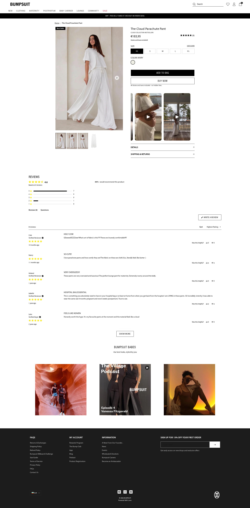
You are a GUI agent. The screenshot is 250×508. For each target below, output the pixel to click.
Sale (105, 11)
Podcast (72, 457)
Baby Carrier (66, 11)
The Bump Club (75, 446)
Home (57, 23)
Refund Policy (35, 450)
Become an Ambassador (111, 461)
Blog (71, 454)
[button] (51, 191)
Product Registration (77, 461)
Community (93, 11)
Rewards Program (76, 443)
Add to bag (162, 72)
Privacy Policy (35, 465)
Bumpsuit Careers (109, 457)
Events (104, 450)
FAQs (32, 469)
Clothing (20, 11)
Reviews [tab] (33, 210)
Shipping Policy (36, 446)
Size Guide (34, 457)
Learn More (61, 389)
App (71, 450)
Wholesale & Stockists (110, 454)
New (10, 11)
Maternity (34, 11)
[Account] (234, 4)
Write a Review (212, 218)
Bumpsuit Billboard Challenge (41, 454)
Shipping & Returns (140, 154)
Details (134, 147)
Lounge (80, 11)
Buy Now (163, 80)
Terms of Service (36, 461)
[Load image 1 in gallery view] (89, 78)
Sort (201, 227)
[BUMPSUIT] (20, 4)
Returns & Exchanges (38, 443)
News (104, 446)
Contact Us (34, 472)
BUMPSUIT (127, 498)
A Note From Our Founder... (112, 443)
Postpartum (49, 11)
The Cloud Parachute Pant (72, 23)
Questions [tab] (45, 210)
